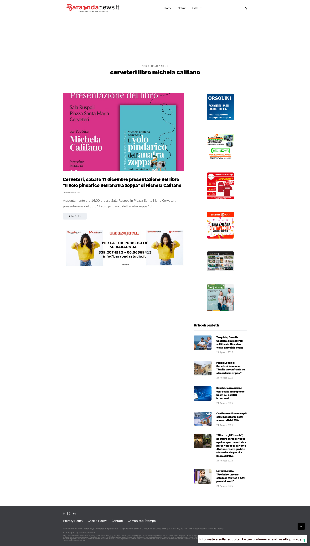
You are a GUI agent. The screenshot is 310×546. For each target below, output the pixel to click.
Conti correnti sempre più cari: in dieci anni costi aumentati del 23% (231, 417)
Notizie (182, 8)
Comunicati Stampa (142, 521)
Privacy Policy (73, 521)
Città (195, 8)
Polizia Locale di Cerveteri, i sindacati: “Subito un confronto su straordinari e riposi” (230, 367)
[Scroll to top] (301, 526)
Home (168, 8)
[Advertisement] (155, 40)
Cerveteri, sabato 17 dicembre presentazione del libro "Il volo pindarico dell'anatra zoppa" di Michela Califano (122, 182)
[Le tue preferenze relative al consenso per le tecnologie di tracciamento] (304, 540)
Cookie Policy (97, 521)
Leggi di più (75, 216)
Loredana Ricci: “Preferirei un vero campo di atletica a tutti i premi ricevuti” (231, 476)
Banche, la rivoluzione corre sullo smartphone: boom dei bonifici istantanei (230, 393)
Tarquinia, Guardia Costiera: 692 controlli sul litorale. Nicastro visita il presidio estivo (229, 342)
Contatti (117, 521)
